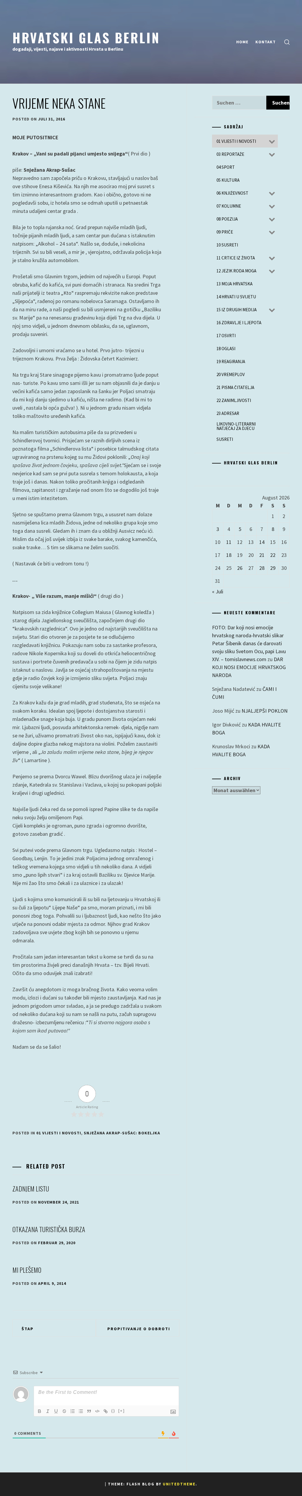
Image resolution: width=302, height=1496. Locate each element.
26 (239, 568)
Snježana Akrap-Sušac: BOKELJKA (122, 1133)
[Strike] (64, 1411)
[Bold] (39, 1411)
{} (113, 1411)
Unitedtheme (179, 1484)
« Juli (217, 591)
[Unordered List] (81, 1411)
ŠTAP (28, 1328)
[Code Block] (97, 1411)
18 (229, 555)
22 (272, 555)
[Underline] (56, 1411)
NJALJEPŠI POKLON (265, 710)
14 (262, 542)
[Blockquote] (89, 1411)
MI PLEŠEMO (26, 1270)
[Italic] (48, 1411)
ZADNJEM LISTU (30, 1188)
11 (229, 542)
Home (242, 41)
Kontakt (265, 41)
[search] (287, 42)
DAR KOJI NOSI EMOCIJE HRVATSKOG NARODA (249, 667)
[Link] (105, 1411)
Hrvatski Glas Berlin (86, 37)
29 (272, 568)
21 (262, 555)
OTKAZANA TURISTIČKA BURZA (48, 1229)
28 (262, 568)
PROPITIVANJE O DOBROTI (138, 1328)
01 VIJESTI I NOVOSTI (58, 1133)
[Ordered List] (72, 1411)
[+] (121, 1411)
